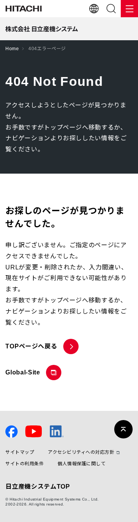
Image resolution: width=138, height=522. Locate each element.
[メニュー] (129, 8)
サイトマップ (19, 452)
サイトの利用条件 (24, 463)
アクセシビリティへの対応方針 (81, 452)
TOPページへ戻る (31, 346)
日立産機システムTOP (37, 486)
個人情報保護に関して (81, 463)
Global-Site (24, 374)
